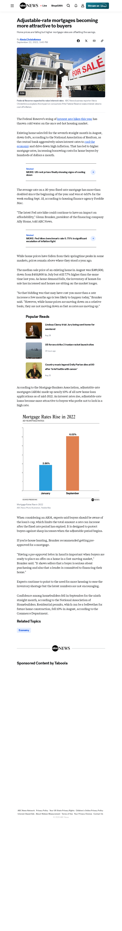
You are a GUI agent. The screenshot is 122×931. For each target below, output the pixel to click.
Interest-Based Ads (26, 814)
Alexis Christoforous (30, 39)
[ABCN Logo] (29, 5)
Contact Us (98, 814)
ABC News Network (26, 810)
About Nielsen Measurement (48, 814)
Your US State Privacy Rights (62, 810)
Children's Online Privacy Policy (89, 810)
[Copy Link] (102, 41)
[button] (12, 6)
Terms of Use (67, 814)
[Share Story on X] (86, 41)
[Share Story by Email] (94, 41)
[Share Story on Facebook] (78, 41)
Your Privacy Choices (83, 814)
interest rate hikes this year (74, 119)
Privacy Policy (42, 810)
